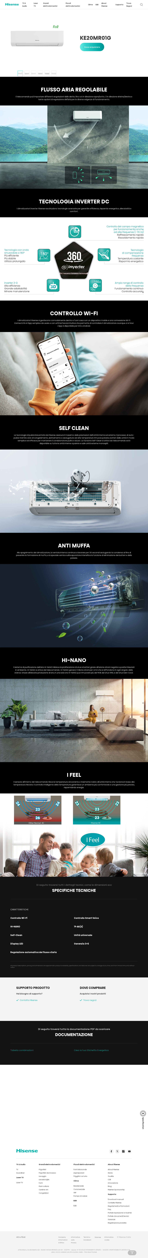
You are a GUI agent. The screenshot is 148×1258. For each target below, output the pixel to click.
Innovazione (113, 1183)
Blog (110, 1186)
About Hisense (104, 4)
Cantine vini (43, 1189)
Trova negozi (89, 1000)
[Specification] (143, 703)
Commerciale (79, 1189)
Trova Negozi (129, 4)
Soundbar (20, 1173)
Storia (110, 1173)
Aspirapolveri (79, 1173)
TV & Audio (24, 4)
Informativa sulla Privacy (75, 1240)
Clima (90, 4)
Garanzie (111, 1219)
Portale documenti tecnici (118, 1216)
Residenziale (79, 1186)
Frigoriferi (42, 1169)
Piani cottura (44, 1186)
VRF (75, 1193)
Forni (41, 1183)
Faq (109, 1209)
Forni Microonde (80, 1169)
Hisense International (12, 4)
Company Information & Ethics (63, 1240)
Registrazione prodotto (117, 1223)
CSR (109, 1179)
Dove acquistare (92, 47)
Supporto (119, 4)
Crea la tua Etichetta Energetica (91, 1050)
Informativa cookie (108, 1238)
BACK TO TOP (132, 1252)
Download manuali (116, 1199)
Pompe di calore (80, 1196)
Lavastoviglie (44, 1179)
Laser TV (36, 4)
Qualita (111, 1176)
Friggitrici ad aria (80, 1176)
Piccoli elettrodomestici (73, 4)
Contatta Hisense (28, 1000)
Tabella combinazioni (21, 1050)
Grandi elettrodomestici (50, 4)
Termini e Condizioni (87, 1238)
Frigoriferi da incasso (47, 1173)
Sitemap (98, 1237)
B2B (97, 4)
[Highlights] (143, 292)
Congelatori (43, 1193)
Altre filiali (20, 1237)
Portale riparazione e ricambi (120, 1213)
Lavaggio (42, 1176)
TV (17, 1169)
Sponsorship (116, 1189)
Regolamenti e (118, 1206)
